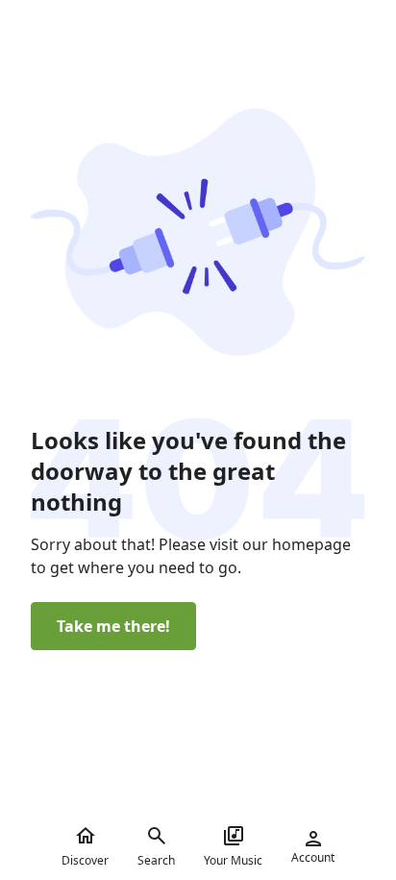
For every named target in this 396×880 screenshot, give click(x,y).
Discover (85, 860)
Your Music (233, 860)
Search (156, 860)
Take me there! (113, 626)
